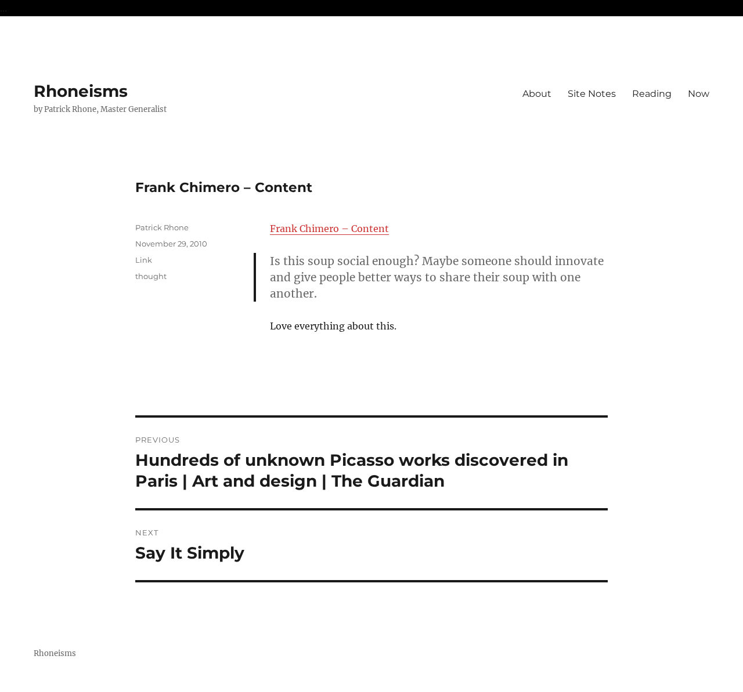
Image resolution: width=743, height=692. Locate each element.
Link (143, 260)
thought (151, 276)
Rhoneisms (81, 91)
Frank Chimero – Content (329, 228)
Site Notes (592, 93)
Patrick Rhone (162, 227)
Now (698, 93)
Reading (652, 93)
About (536, 93)
